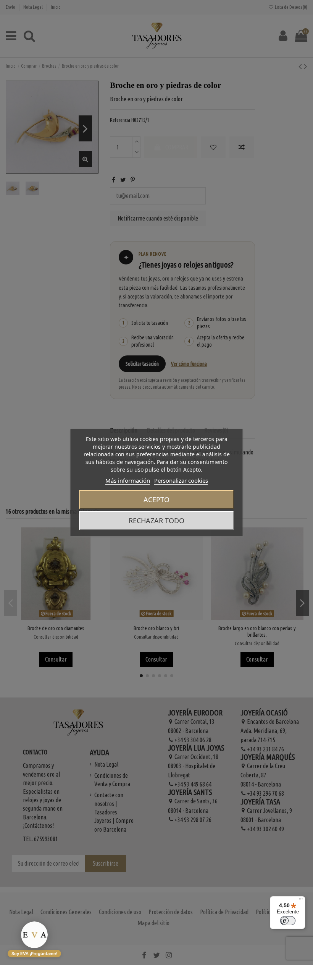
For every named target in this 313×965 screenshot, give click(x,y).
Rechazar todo (156, 520)
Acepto (156, 499)
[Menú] (300, 900)
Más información (127, 480)
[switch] (287, 920)
